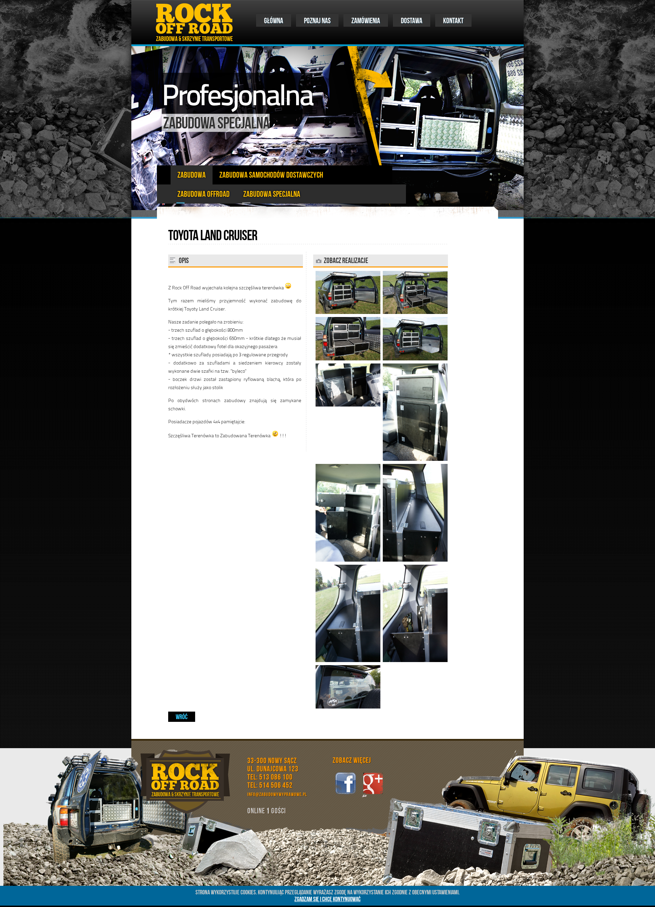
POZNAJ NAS (317, 20)
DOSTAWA (411, 20)
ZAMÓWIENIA (365, 20)
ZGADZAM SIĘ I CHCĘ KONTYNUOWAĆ (327, 899)
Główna (273, 20)
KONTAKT (453, 20)
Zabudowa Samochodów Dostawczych (271, 174)
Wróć (182, 716)
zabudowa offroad (203, 194)
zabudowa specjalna (271, 194)
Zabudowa (191, 174)
